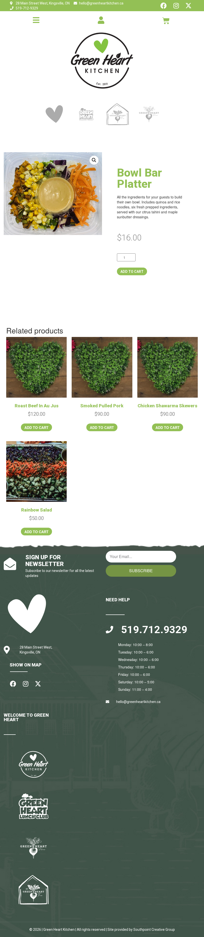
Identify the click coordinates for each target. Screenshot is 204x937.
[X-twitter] (188, 5)
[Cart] (166, 21)
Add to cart (132, 272)
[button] (94, 160)
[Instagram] (176, 5)
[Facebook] (163, 5)
